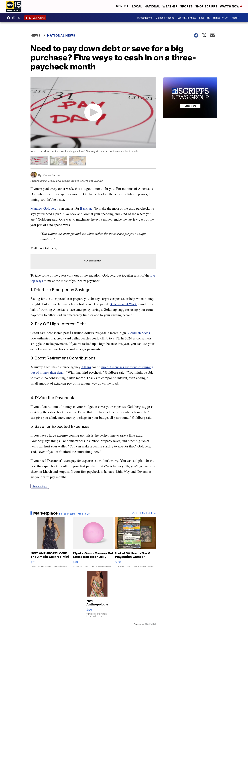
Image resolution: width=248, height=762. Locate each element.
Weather (170, 6)
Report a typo (39, 486)
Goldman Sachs (139, 332)
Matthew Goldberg (44, 208)
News (35, 35)
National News (61, 35)
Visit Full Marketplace (144, 513)
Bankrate (86, 208)
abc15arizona (14, 17)
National (152, 6)
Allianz (86, 367)
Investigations (145, 17)
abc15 (9, 17)
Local (137, 6)
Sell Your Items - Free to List (74, 513)
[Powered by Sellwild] (150, 624)
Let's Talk (204, 17)
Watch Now (230, 6)
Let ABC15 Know (187, 17)
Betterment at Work (123, 304)
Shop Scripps (206, 6)
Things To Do (220, 17)
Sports (186, 6)
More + (235, 17)
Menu (120, 6)
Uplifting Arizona (165, 17)
